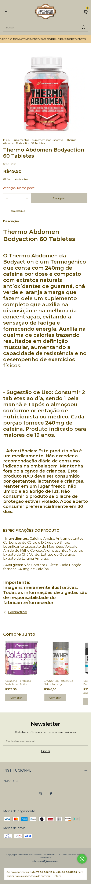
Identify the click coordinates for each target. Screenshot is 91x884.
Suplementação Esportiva (47, 139)
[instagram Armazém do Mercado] (40, 793)
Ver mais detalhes (17, 179)
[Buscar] (83, 27)
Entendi (57, 875)
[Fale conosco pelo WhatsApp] (82, 859)
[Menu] (6, 12)
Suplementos (21, 139)
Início (6, 139)
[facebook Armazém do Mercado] (50, 793)
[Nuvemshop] (45, 862)
